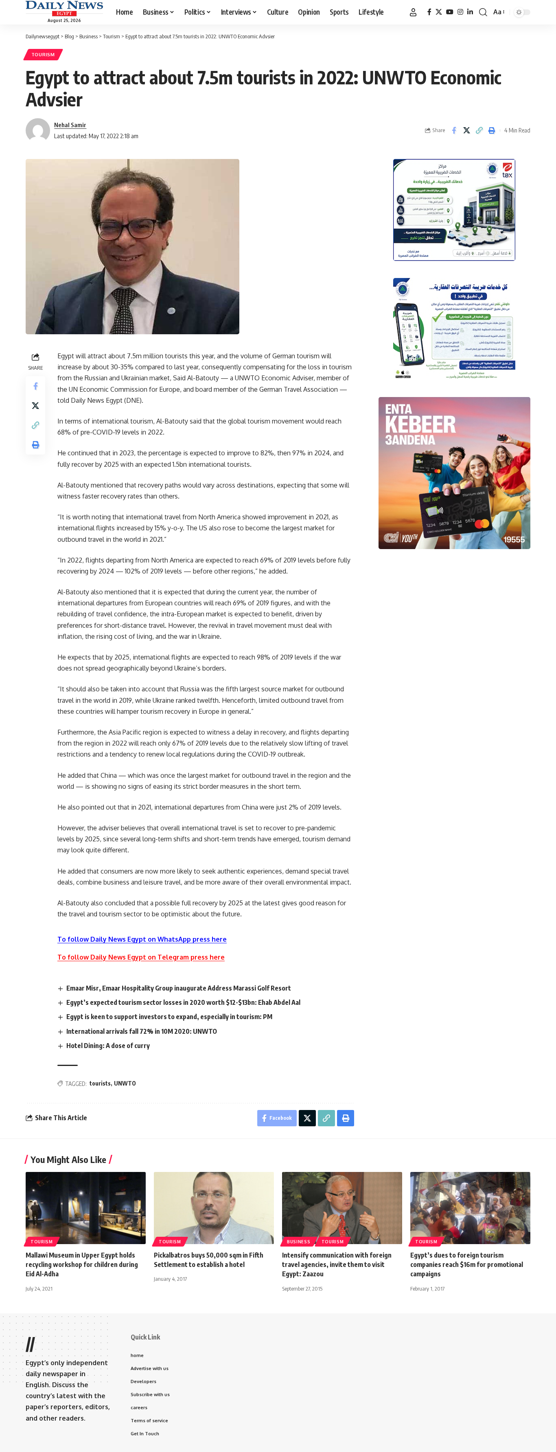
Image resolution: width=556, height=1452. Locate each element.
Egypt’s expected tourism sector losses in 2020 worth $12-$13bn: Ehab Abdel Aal (183, 1002)
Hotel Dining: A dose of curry (108, 1046)
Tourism (43, 54)
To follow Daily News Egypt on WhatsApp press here (142, 939)
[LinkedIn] (470, 12)
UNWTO (125, 1083)
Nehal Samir (70, 124)
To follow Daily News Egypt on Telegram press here (141, 957)
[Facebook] (429, 12)
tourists (100, 1083)
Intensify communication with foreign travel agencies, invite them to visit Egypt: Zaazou (337, 1264)
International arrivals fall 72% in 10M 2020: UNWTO (141, 1031)
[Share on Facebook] (454, 130)
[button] (413, 12)
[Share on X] (466, 130)
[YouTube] (449, 12)
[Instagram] (460, 12)
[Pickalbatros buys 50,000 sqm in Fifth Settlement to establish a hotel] (214, 1208)
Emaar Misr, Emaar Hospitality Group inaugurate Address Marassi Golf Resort (178, 988)
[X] (438, 12)
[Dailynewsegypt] (64, 8)
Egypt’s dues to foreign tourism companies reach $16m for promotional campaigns (466, 1264)
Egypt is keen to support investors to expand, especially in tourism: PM (169, 1017)
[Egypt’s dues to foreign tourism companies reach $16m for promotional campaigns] (470, 1208)
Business (299, 1241)
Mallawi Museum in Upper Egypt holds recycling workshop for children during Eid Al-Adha (82, 1264)
